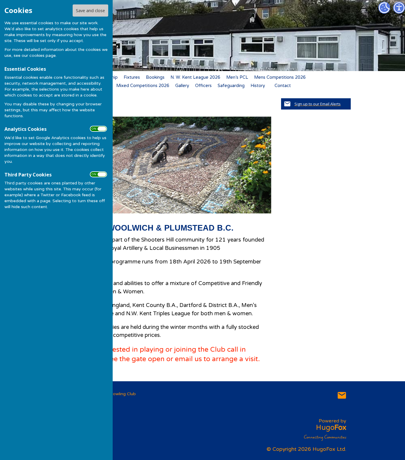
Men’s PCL (237, 77)
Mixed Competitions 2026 (142, 85)
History (258, 85)
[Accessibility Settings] (399, 8)
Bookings (155, 77)
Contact (283, 85)
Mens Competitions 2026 (280, 77)
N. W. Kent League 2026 (195, 77)
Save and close (90, 10)
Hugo (331, 427)
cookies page (42, 55)
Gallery (182, 85)
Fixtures (132, 77)
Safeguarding (231, 85)
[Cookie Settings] (384, 8)
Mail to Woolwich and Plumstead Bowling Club (341, 395)
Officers (203, 85)
